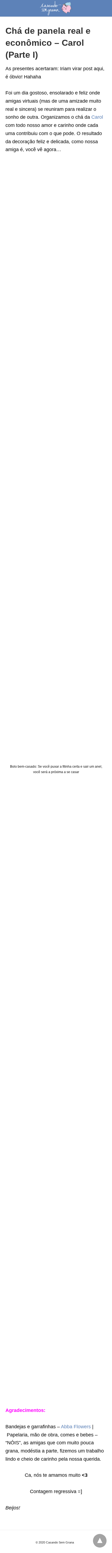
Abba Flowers (76, 1426)
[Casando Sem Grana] (56, 8)
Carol (97, 117)
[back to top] (100, 1541)
